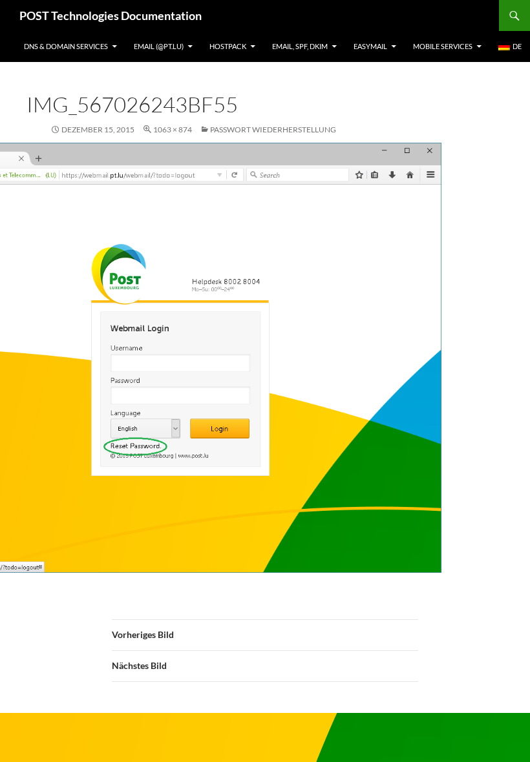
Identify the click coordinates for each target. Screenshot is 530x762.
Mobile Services (442, 46)
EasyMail (370, 46)
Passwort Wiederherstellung (273, 129)
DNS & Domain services (66, 46)
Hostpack (227, 46)
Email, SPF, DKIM (300, 46)
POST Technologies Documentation (110, 15)
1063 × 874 (172, 129)
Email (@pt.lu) (159, 46)
